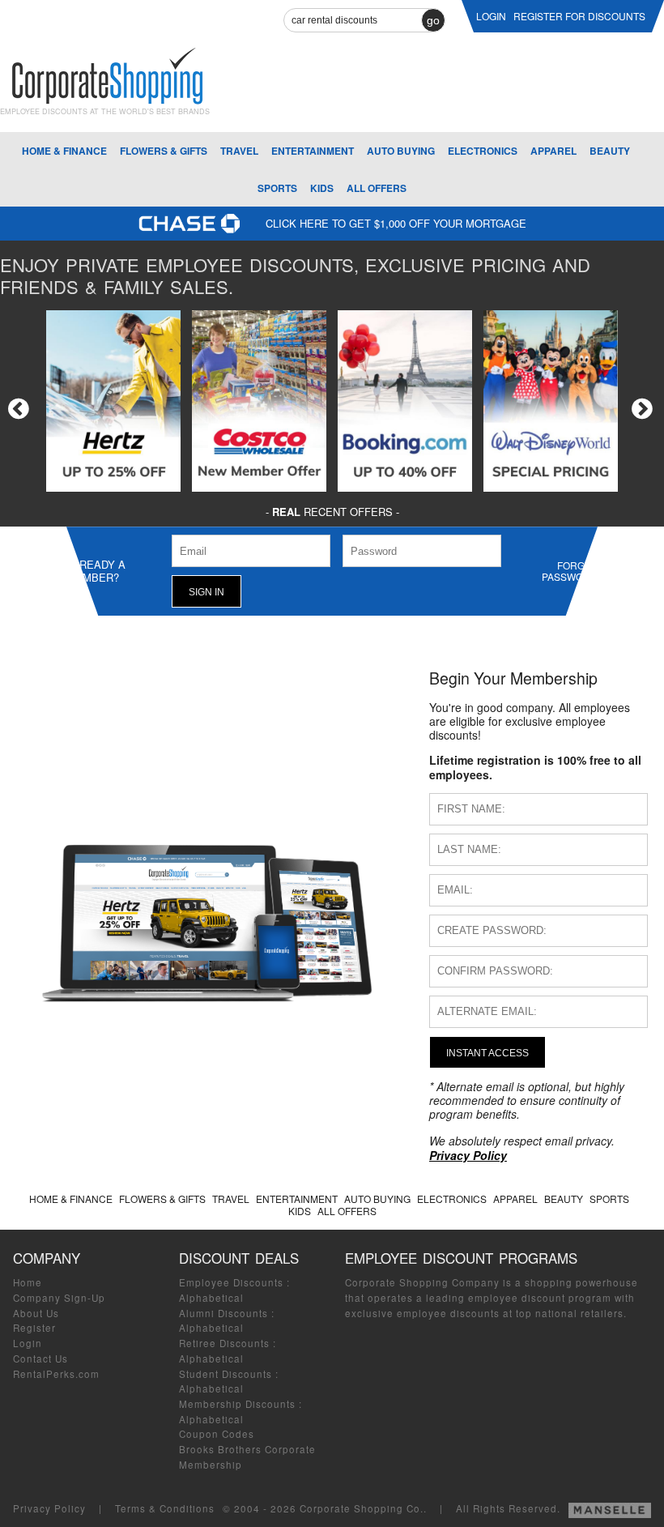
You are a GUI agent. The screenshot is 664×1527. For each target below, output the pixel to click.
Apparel (553, 150)
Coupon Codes (216, 1433)
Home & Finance (64, 150)
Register (34, 1327)
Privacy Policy (49, 1508)
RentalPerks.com (56, 1373)
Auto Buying (401, 150)
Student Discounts (225, 1373)
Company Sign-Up (59, 1297)
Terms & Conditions (165, 1508)
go (433, 20)
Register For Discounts (579, 16)
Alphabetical (211, 1297)
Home (27, 1282)
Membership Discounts (237, 1403)
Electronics (482, 150)
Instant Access (487, 1052)
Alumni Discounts (223, 1313)
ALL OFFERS (376, 188)
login (491, 16)
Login (27, 1343)
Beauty (610, 150)
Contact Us (40, 1358)
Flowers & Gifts (163, 150)
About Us (36, 1313)
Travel (239, 150)
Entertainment (312, 150)
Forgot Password (570, 571)
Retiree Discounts (224, 1343)
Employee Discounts (231, 1282)
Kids (322, 188)
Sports (277, 188)
